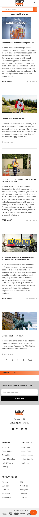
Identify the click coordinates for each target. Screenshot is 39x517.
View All (23, 498)
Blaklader (5, 490)
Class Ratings (7, 451)
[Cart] (35, 2)
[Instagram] (17, 429)
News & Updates (8, 459)
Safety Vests (26, 447)
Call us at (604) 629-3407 (19, 423)
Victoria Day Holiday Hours (13, 336)
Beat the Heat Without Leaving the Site (18, 43)
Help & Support (7, 463)
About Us (5, 447)
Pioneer (5, 482)
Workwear (25, 463)
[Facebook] (13, 429)
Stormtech (6, 494)
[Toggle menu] (3, 3)
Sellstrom (24, 486)
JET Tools (6, 486)
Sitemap (5, 467)
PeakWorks (6, 498)
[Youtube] (26, 429)
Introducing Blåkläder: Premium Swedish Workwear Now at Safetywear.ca (18, 258)
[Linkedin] (22, 429)
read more (7, 81)
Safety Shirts (26, 451)
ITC (21, 482)
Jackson (23, 494)
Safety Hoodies (27, 455)
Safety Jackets (27, 459)
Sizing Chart (6, 455)
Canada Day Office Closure (13, 119)
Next (30, 360)
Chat (33, 512)
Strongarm (24, 490)
